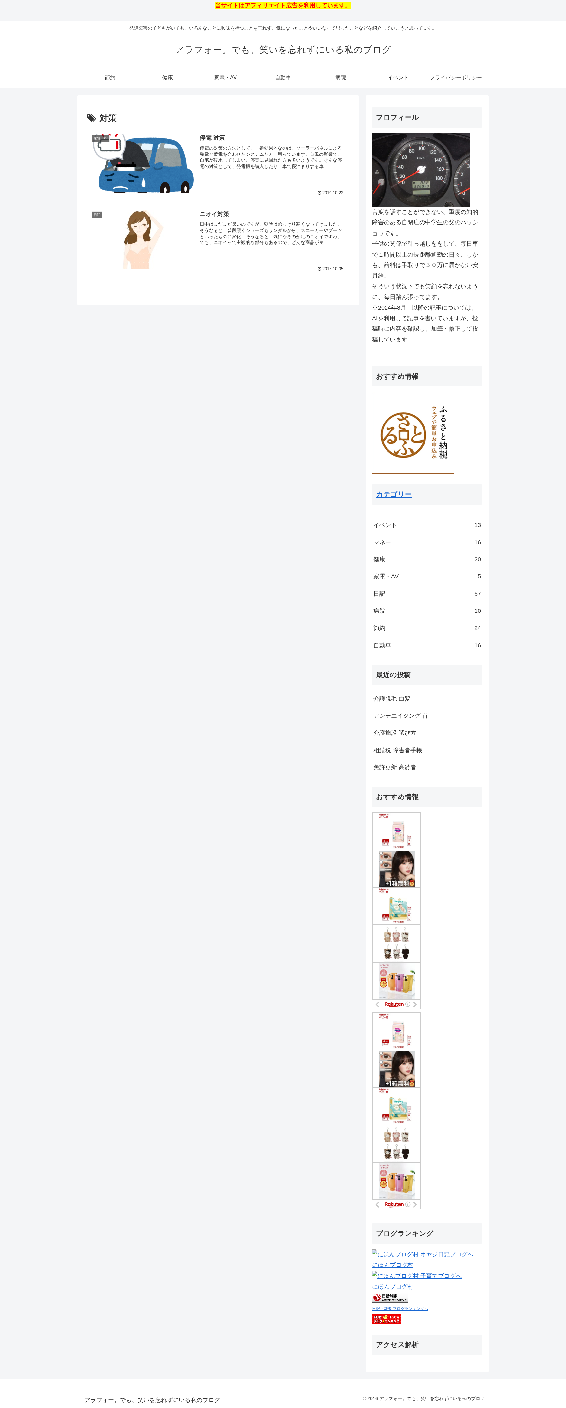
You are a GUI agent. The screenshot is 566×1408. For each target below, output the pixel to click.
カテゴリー (394, 494)
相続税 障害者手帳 (397, 750)
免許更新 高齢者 (394, 767)
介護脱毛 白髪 (391, 698)
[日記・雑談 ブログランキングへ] (390, 1297)
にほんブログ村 (392, 1265)
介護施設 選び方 (394, 733)
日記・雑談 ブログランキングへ (400, 1308)
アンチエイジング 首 (400, 716)
